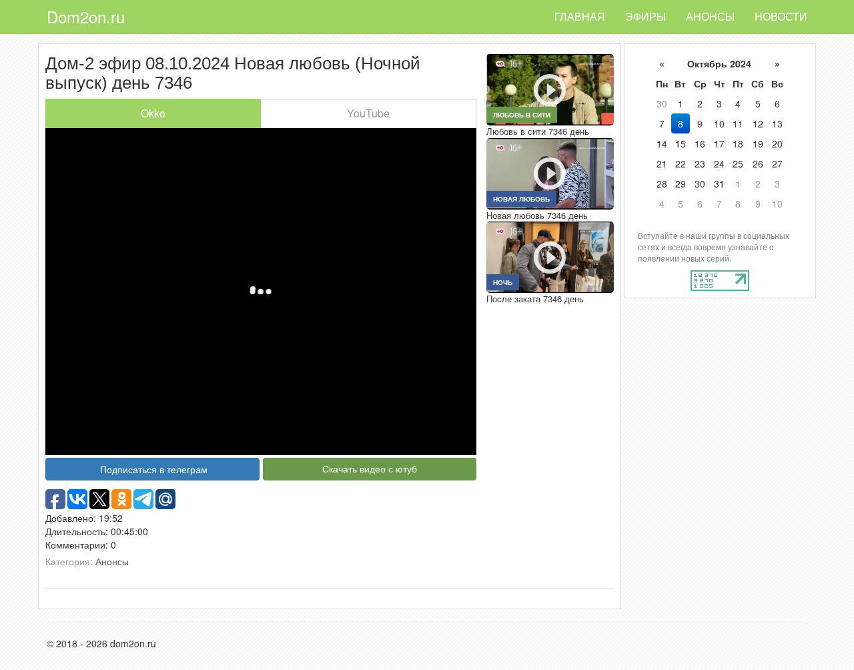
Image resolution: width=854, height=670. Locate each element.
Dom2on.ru (86, 16)
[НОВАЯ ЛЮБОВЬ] (549, 172)
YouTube (368, 113)
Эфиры (645, 16)
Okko (153, 113)
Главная (579, 16)
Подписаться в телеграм (153, 469)
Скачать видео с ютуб (369, 468)
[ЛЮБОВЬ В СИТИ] (549, 88)
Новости (781, 16)
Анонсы (710, 16)
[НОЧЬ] (549, 256)
